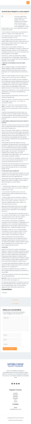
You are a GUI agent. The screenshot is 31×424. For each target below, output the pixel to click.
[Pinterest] (16, 383)
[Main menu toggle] (28, 2)
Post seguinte (15, 303)
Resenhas (15, 396)
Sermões (15, 14)
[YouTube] (19, 383)
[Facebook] (12, 383)
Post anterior (15, 300)
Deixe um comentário (7, 14)
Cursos (15, 401)
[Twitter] (14, 383)
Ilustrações (15, 395)
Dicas (15, 400)
